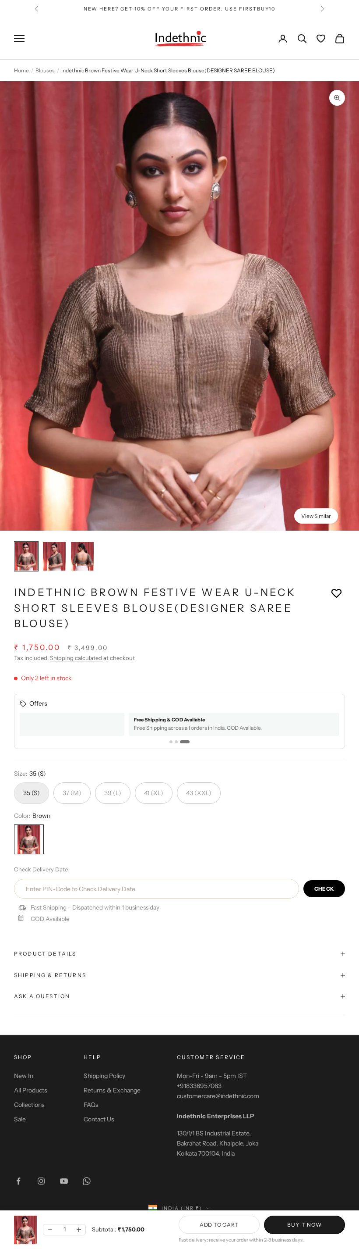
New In (23, 1076)
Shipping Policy (104, 1076)
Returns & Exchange (112, 1090)
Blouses (45, 70)
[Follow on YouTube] (64, 1181)
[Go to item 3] (82, 556)
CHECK (324, 888)
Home (21, 70)
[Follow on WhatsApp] (86, 1181)
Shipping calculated (76, 657)
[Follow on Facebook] (18, 1181)
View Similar (316, 516)
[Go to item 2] (54, 556)
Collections (29, 1105)
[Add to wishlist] (336, 593)
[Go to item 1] (26, 556)
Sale (20, 1119)
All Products (30, 1090)
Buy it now (304, 1224)
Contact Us (99, 1119)
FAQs (91, 1105)
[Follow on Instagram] (41, 1181)
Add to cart (219, 1224)
